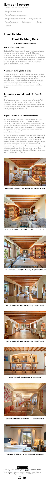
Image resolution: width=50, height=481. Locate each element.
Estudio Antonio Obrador (25, 44)
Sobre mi (39, 22)
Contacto (8, 26)
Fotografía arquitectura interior (15, 19)
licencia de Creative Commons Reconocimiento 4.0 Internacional (25, 470)
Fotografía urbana (35, 19)
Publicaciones (26, 22)
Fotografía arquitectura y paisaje (15, 15)
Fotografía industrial (11, 22)
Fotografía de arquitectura (13, 12)
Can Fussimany (39, 137)
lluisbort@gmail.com (15, 474)
